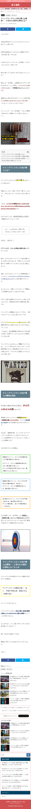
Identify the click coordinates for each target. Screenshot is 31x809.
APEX (8, 15)
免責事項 (26, 8)
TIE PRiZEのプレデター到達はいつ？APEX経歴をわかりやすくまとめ (15, 707)
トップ (2, 8)
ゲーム (3, 15)
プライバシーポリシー (15, 803)
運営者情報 (7, 8)
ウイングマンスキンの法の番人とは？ (14, 154)
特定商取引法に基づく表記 (17, 8)
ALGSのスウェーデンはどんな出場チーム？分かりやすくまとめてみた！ (16, 710)
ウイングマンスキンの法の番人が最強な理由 (16, 156)
